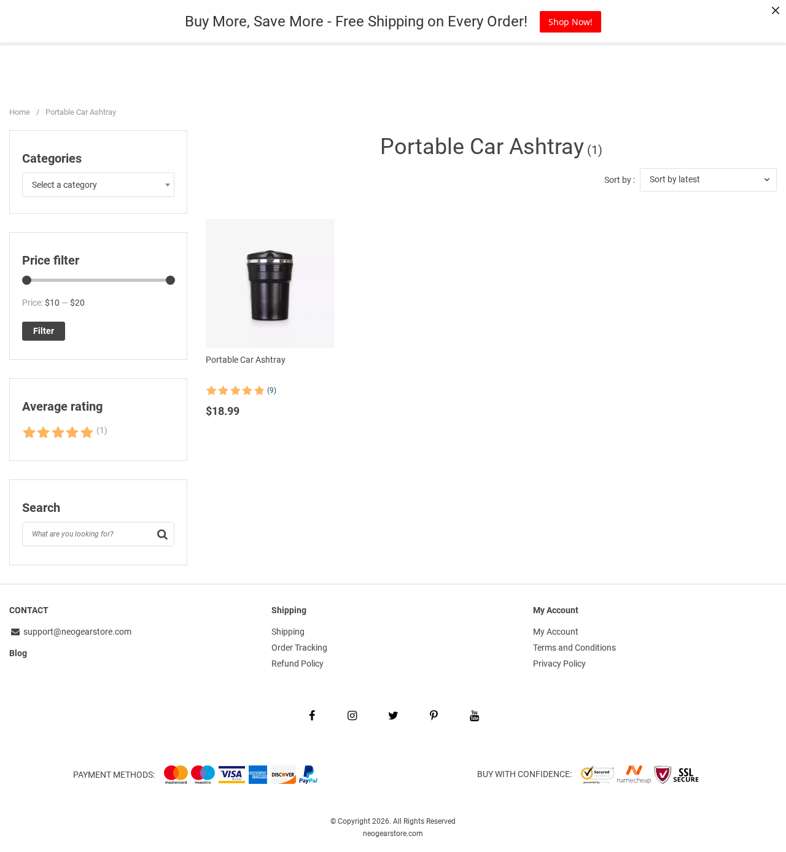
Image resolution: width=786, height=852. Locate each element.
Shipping (288, 632)
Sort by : (619, 180)
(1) (64, 433)
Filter (43, 331)
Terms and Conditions (574, 648)
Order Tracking (299, 648)
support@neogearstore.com (76, 632)
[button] (708, 180)
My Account (555, 632)
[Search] (162, 534)
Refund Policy (297, 663)
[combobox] (98, 184)
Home (19, 112)
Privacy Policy (559, 663)
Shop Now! (570, 22)
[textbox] (98, 184)
